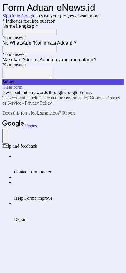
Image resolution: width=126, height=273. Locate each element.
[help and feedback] (5, 136)
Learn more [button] (88, 15)
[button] (63, 82)
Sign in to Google (18, 15)
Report (68, 112)
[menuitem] (69, 164)
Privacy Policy (38, 102)
